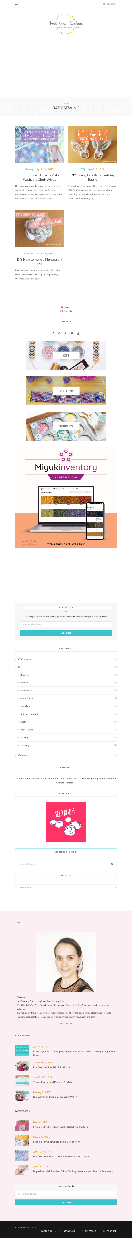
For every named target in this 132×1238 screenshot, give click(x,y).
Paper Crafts (26, 729)
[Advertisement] (66, 73)
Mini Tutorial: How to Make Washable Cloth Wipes (61, 1156)
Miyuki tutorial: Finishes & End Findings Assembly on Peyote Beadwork (73, 1171)
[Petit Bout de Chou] (66, 24)
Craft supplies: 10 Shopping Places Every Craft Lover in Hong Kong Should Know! (74, 1053)
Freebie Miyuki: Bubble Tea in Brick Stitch (56, 1141)
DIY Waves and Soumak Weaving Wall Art (56, 1096)
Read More (66, 1023)
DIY (83, 169)
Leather (24, 721)
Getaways (23, 755)
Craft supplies (25, 659)
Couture (28, 253)
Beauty (24, 682)
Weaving (24, 745)
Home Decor (26, 698)
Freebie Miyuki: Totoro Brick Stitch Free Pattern (60, 1126)
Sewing (29, 169)
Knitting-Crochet (29, 714)
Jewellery (25, 706)
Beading (24, 674)
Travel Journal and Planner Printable (53, 1082)
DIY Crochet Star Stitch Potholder (52, 1067)
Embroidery (26, 690)
